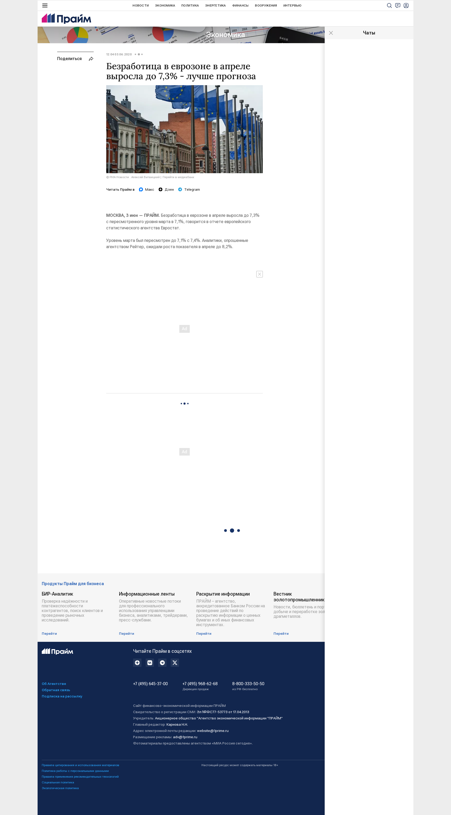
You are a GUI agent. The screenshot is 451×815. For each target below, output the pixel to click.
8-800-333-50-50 (248, 686)
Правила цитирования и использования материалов (80, 765)
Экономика (165, 5)
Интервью (292, 5)
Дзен (169, 189)
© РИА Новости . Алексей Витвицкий (133, 177)
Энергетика (215, 5)
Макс (149, 189)
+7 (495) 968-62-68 (200, 686)
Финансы (240, 5)
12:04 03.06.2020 (119, 54)
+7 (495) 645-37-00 (150, 684)
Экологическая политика (60, 788)
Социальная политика (58, 782)
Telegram (192, 189)
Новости (141, 5)
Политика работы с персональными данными (75, 771)
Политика (190, 5)
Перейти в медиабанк (178, 177)
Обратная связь (56, 690)
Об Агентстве (54, 684)
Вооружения (266, 5)
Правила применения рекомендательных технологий (80, 776)
